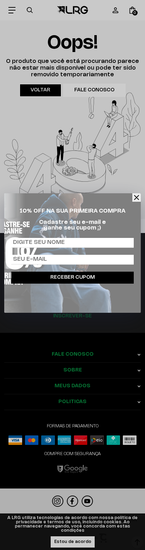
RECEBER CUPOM (72, 277)
